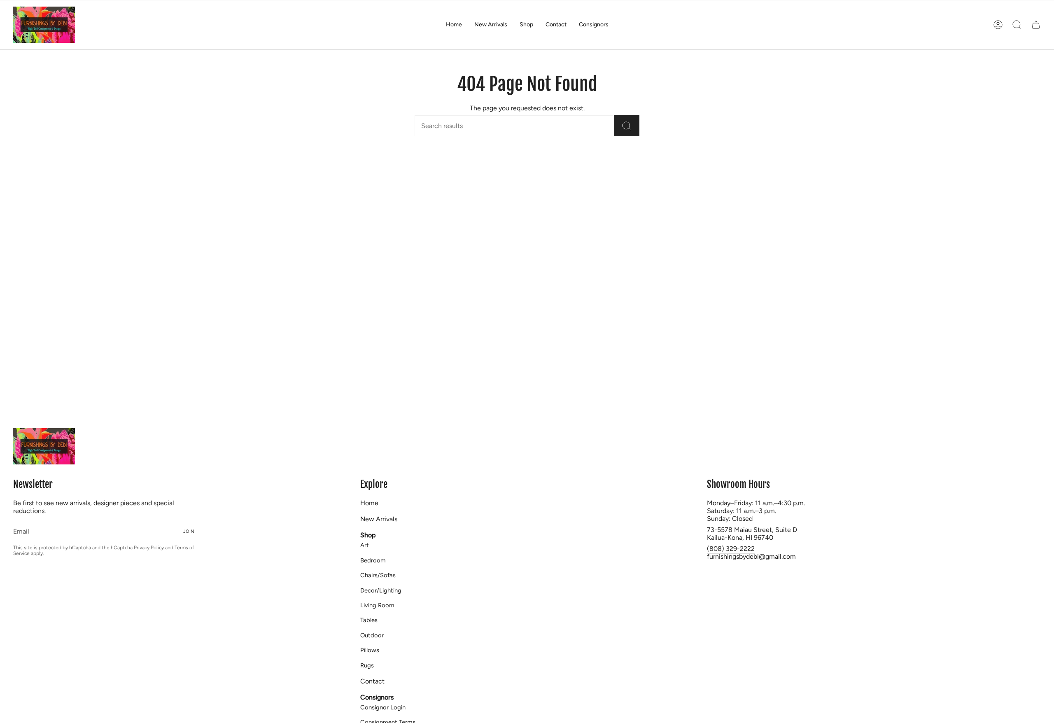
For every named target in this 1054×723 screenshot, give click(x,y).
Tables (369, 620)
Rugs (367, 665)
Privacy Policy (149, 547)
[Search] (626, 125)
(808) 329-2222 (731, 549)
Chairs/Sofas (378, 575)
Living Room (377, 605)
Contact (372, 681)
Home (369, 503)
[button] (526, 25)
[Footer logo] (44, 446)
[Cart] (1035, 25)
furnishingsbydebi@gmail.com (751, 556)
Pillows (369, 650)
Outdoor (372, 635)
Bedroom (373, 560)
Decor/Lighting (380, 590)
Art (364, 545)
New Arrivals (378, 519)
